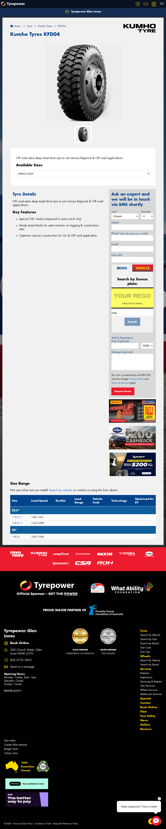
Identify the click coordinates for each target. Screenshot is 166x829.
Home (16, 26)
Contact (145, 703)
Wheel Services (148, 690)
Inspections (146, 677)
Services (145, 669)
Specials (145, 698)
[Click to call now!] (137, 4)
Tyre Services (147, 685)
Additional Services (151, 694)
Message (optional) (122, 352)
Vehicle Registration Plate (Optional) (122, 339)
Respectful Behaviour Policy (65, 823)
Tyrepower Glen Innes (85, 11)
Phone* (129, 233)
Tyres (143, 630)
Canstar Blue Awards (15, 744)
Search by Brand (149, 643)
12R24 (16, 536)
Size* (114, 211)
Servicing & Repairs (151, 681)
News (144, 720)
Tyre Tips (145, 652)
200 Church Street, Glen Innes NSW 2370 (26, 651)
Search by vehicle (60, 490)
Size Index (10, 740)
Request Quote (123, 391)
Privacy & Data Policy (23, 823)
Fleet (143, 711)
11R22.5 (17, 517)
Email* (115, 244)
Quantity (146, 211)
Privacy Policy (136, 379)
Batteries (144, 673)
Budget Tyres (11, 749)
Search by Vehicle (150, 635)
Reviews (146, 729)
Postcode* (117, 255)
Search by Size (148, 639)
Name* (115, 222)
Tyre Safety (147, 716)
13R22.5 (17, 523)
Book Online (148, 707)
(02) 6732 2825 (21, 660)
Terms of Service (120, 382)
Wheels (145, 656)
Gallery (145, 724)
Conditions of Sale (43, 823)
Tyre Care (145, 647)
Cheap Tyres (11, 753)
